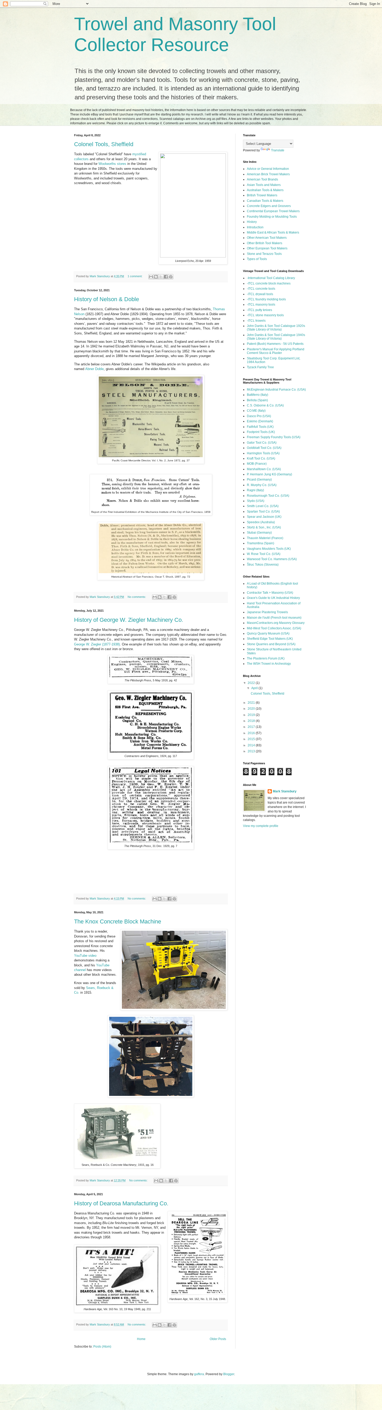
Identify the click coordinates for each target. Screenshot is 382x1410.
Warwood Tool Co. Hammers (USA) (272, 559)
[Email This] (151, 276)
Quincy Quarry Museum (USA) (268, 633)
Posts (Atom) (102, 1346)
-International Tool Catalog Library (271, 278)
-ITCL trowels (256, 320)
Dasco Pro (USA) (259, 416)
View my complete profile (260, 826)
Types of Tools (257, 259)
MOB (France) (257, 463)
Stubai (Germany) (259, 532)
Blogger (228, 1374)
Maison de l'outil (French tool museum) (274, 617)
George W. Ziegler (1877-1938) (97, 644)
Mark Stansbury (285, 791)
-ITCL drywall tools (260, 294)
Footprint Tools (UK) (261, 432)
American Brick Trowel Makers (268, 174)
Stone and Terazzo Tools (264, 254)
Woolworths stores (112, 164)
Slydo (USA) (255, 501)
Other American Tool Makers (267, 238)
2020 (252, 708)
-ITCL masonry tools (261, 304)
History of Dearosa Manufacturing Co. (121, 1203)
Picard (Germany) (259, 479)
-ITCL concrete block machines (269, 283)
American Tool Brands (262, 179)
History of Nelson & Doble (106, 299)
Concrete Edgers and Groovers (269, 206)
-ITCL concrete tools (261, 288)
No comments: (137, 596)
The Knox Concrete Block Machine (117, 921)
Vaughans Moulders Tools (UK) (269, 549)
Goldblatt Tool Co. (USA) (264, 448)
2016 (252, 733)
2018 (252, 721)
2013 (252, 751)
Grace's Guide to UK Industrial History (273, 598)
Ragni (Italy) (255, 490)
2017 (252, 727)
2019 (252, 715)
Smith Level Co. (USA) (263, 506)
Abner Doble (94, 369)
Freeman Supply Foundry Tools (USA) (273, 437)
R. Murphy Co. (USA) (261, 485)
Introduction (255, 227)
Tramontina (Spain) (260, 543)
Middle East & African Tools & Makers (273, 232)
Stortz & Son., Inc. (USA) (264, 527)
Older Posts (218, 1339)
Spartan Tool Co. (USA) (263, 511)
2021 (252, 702)
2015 (252, 739)
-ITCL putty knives (259, 310)
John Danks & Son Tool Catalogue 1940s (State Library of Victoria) (276, 336)
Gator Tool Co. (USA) (261, 442)
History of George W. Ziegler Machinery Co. (128, 620)
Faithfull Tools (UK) (260, 427)
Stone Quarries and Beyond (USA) (271, 644)
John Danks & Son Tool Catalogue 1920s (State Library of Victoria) (276, 327)
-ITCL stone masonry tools (265, 315)
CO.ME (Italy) (256, 410)
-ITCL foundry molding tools (266, 299)
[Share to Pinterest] (170, 276)
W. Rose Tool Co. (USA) (263, 554)
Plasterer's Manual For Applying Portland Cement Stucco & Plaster (275, 351)
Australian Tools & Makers (265, 190)
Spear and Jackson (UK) (264, 517)
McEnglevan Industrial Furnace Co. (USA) (276, 389)
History (252, 222)
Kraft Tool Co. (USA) (261, 458)
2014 (252, 745)
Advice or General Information (268, 169)
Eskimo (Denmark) (260, 421)
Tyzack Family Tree (260, 367)
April (255, 688)
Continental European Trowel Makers (273, 211)
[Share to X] (160, 276)
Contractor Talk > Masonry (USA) (270, 592)
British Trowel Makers (262, 195)
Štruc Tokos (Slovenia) (263, 564)
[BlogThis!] (156, 276)
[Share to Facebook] (165, 276)
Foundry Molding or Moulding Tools (272, 216)
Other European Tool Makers (267, 248)
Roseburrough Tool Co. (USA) (268, 495)
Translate (277, 150)
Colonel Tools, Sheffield (103, 144)
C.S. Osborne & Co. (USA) (265, 405)
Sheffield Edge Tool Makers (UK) (270, 639)
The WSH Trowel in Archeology (269, 663)
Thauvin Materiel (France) (265, 538)
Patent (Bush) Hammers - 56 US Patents (275, 344)
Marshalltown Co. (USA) (264, 469)
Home (141, 1339)
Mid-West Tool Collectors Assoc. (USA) (274, 628)
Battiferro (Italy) (257, 395)
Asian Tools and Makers (264, 185)
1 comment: (135, 276)
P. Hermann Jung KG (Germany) (269, 474)
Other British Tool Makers (264, 243)
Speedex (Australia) (261, 522)
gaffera (199, 1374)
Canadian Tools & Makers (265, 201)
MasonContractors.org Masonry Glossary (276, 623)
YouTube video (85, 956)
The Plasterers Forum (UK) (266, 658)
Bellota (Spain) (257, 400)
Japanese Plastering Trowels (267, 612)
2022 (252, 683)
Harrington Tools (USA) (263, 453)
